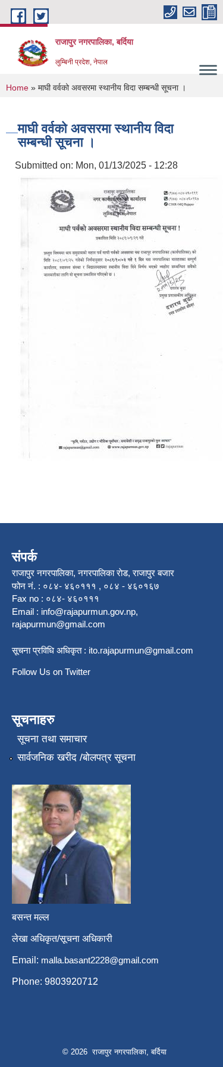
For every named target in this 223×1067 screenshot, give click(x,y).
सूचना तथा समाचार (52, 739)
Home (17, 87)
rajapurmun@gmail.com (58, 624)
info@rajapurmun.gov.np (88, 611)
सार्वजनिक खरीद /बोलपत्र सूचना (76, 757)
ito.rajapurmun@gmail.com (141, 650)
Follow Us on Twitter (51, 672)
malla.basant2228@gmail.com (100, 960)
